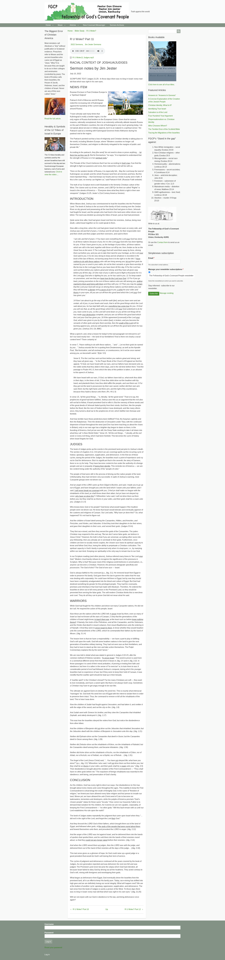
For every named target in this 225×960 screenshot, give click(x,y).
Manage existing (166, 293)
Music (60, 25)
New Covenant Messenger (94, 25)
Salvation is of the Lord (157, 112)
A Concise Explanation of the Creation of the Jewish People (164, 100)
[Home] (88, 11)
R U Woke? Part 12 (133, 909)
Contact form (162, 242)
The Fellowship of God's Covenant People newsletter (171, 276)
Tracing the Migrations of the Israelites (164, 133)
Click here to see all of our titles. (161, 85)
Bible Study (79, 31)
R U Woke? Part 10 (81, 909)
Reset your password (53, 947)
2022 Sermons (77, 44)
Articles (73, 25)
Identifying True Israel (157, 109)
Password (49, 933)
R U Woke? (91, 31)
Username (49, 924)
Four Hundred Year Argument (160, 116)
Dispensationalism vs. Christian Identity (161, 120)
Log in (47, 955)
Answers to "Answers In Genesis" (162, 95)
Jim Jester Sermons (93, 44)
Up (106, 909)
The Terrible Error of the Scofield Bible (164, 129)
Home (48, 25)
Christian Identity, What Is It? (160, 105)
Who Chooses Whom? (157, 126)
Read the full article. (53, 119)
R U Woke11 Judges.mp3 (83, 58)
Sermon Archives (117, 25)
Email (150, 258)
